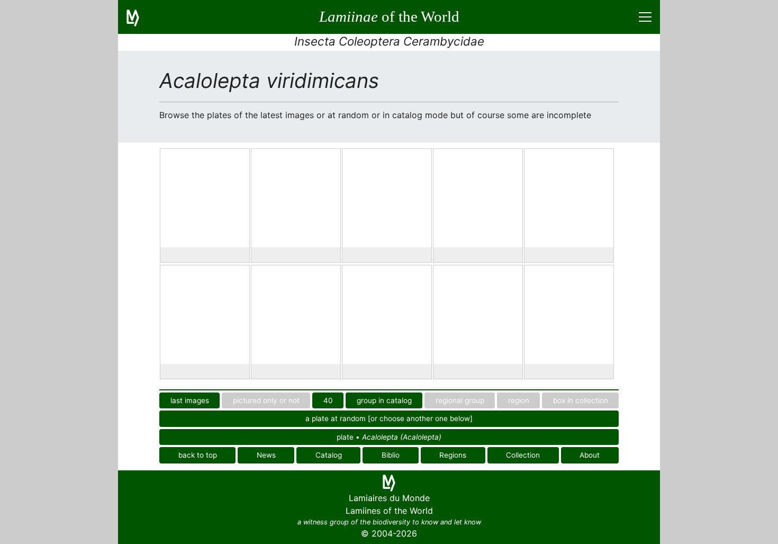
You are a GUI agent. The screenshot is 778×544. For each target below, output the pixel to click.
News (266, 455)
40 (328, 400)
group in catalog (384, 400)
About (590, 455)
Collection (523, 455)
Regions (452, 455)
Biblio (391, 455)
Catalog (328, 455)
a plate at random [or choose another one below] (389, 418)
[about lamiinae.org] (139, 16)
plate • (389, 437)
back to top (197, 455)
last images (189, 400)
